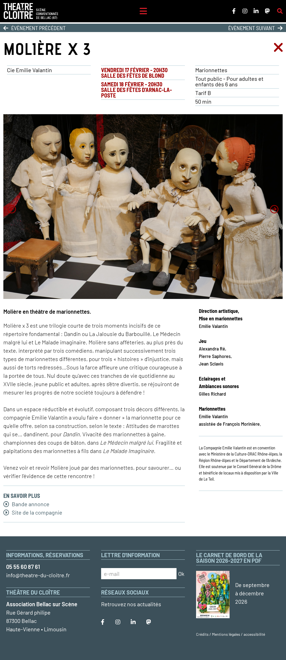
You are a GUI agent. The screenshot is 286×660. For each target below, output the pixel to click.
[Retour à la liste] (278, 48)
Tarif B (203, 92)
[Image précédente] (11, 209)
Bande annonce (30, 504)
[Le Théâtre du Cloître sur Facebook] (233, 11)
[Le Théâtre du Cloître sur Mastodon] (267, 11)
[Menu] (143, 11)
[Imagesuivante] (274, 209)
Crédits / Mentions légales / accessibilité (230, 634)
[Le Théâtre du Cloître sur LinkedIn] (256, 11)
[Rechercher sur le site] (280, 11)
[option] (143, 206)
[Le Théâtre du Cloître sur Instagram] (245, 11)
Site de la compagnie (36, 512)
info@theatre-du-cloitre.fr (38, 575)
